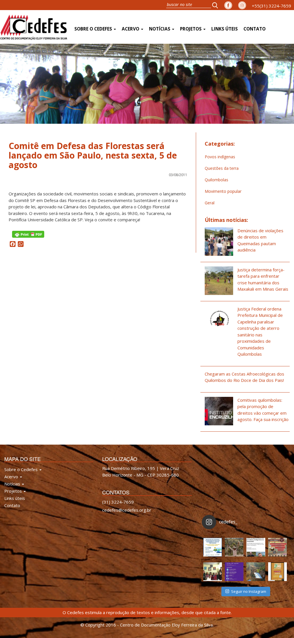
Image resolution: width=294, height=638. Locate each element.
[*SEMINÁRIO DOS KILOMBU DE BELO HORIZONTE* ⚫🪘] (277, 571)
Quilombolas (216, 179)
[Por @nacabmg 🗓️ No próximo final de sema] (212, 547)
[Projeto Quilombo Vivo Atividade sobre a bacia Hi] (255, 571)
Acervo (131, 29)
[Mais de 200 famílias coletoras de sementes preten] (234, 547)
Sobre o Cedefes (93, 29)
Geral (209, 202)
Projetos (191, 29)
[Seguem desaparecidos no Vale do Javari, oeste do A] (255, 547)
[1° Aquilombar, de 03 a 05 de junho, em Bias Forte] (277, 547)
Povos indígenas (220, 156)
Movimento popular (223, 191)
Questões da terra (222, 168)
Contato (254, 29)
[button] (216, 5)
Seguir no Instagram (248, 591)
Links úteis (224, 29)
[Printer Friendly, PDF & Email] (28, 233)
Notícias (160, 29)
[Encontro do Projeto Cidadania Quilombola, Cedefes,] (212, 571)
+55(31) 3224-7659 (271, 6)
